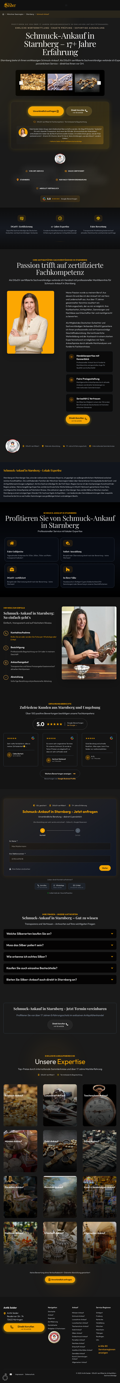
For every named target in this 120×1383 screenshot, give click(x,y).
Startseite (51, 1311)
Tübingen (99, 1333)
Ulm (97, 1340)
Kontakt (42, 835)
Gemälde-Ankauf (78, 1353)
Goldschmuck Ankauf (80, 1336)
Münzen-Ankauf (78, 1313)
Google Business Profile (67, 779)
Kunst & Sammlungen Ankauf (79, 1357)
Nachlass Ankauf (78, 1343)
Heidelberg (100, 1323)
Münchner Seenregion (15, 14)
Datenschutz (29, 1374)
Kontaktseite (52, 1325)
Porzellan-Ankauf (78, 1340)
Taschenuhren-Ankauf (80, 1326)
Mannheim (100, 1330)
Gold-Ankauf (77, 1330)
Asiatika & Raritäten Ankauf (82, 1350)
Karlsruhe (99, 1319)
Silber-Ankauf (77, 1333)
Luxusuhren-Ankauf (79, 1319)
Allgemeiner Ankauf (79, 1362)
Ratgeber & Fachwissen (56, 1328)
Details (77, 835)
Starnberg (30, 14)
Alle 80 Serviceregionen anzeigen (106, 1349)
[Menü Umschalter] (66, 5)
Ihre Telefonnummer (16, 854)
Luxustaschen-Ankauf (80, 1323)
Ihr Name (12, 841)
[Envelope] (11, 1374)
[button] (99, 83)
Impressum (19, 1374)
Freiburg (99, 1316)
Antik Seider (10, 1307)
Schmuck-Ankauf (78, 1316)
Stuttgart (99, 1313)
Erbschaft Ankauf (78, 1347)
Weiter (105, 868)
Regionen (51, 1318)
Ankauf (50, 1315)
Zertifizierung (53, 1322)
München (99, 1326)
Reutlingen (100, 1336)
